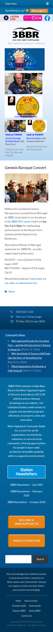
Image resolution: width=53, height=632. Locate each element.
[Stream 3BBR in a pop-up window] (10, 18)
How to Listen (30, 600)
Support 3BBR (19, 610)
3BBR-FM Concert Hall (23, 221)
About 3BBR (34, 610)
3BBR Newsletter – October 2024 (26, 502)
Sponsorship (35, 605)
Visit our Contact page (27, 317)
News (12, 291)
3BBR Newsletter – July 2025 (26, 484)
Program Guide (19, 605)
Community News (15, 335)
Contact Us (26, 615)
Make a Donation (26, 540)
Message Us (39, 10)
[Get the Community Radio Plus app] (32, 18)
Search (40, 559)
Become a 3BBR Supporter (26, 522)
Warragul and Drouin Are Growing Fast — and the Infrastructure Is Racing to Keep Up (29, 345)
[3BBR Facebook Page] (47, 19)
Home (18, 600)
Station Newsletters (26, 471)
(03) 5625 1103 (24, 312)
